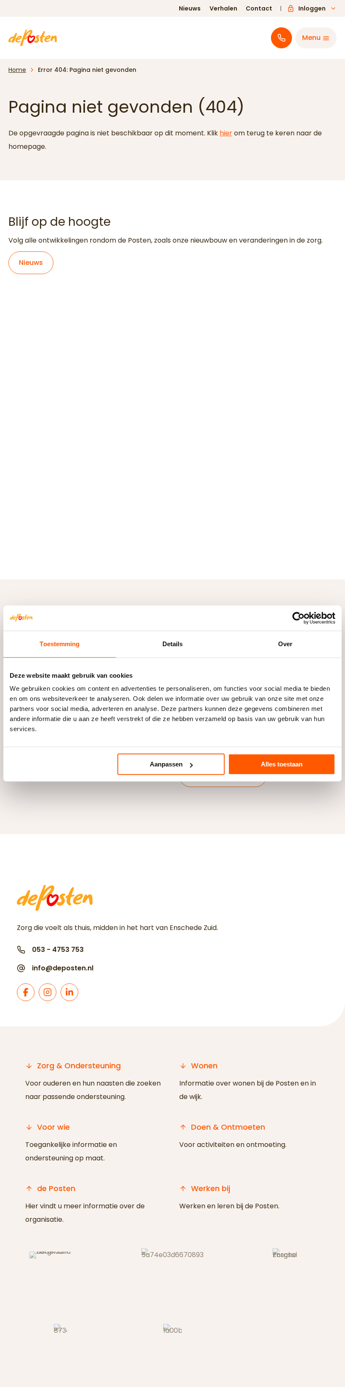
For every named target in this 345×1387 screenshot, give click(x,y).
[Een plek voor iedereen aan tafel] (172, 399)
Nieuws (190, 8)
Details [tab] (172, 643)
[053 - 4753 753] (281, 37)
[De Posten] (32, 37)
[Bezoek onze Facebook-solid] (25, 992)
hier (226, 133)
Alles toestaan (282, 764)
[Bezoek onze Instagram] (47, 992)
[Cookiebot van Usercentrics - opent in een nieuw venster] (298, 618)
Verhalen (223, 8)
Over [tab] (285, 643)
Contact (259, 8)
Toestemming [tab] (60, 643)
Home (17, 70)
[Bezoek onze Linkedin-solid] (69, 992)
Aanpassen (166, 764)
